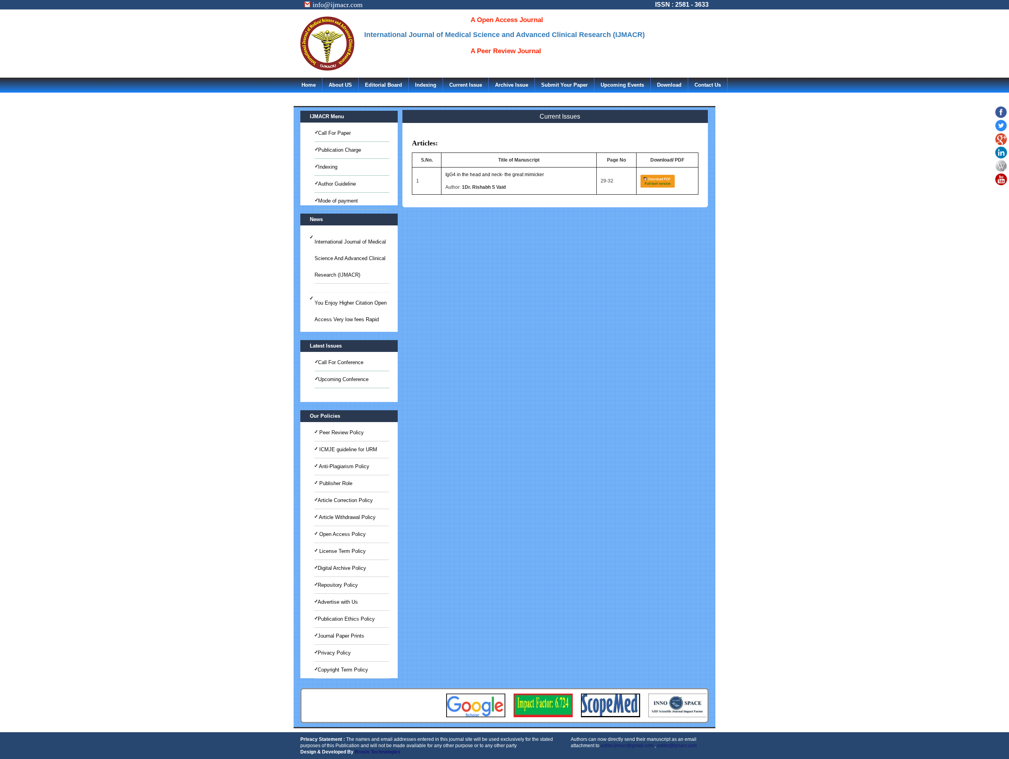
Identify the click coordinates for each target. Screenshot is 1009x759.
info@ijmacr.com (337, 5)
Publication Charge (339, 150)
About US (340, 85)
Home (309, 85)
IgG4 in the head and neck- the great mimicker (494, 174)
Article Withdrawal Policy (347, 517)
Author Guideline (337, 184)
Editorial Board (383, 85)
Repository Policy (338, 585)
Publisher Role (335, 483)
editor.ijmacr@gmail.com (627, 745)
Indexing (425, 85)
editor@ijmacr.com (677, 745)
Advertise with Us (338, 602)
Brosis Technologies (377, 752)
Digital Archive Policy (342, 568)
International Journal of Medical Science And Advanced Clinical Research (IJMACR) (350, 258)
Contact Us (707, 85)
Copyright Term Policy (343, 670)
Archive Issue (511, 85)
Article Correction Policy (345, 500)
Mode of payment (338, 201)
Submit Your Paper (564, 85)
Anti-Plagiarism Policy (343, 466)
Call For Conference (340, 362)
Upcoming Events (622, 85)
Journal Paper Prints (341, 636)
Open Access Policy (342, 534)
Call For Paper (334, 133)
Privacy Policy (334, 653)
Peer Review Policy (341, 432)
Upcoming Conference (343, 379)
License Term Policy (342, 551)
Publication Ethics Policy (346, 619)
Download (669, 85)
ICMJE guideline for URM (347, 449)
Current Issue (465, 85)
